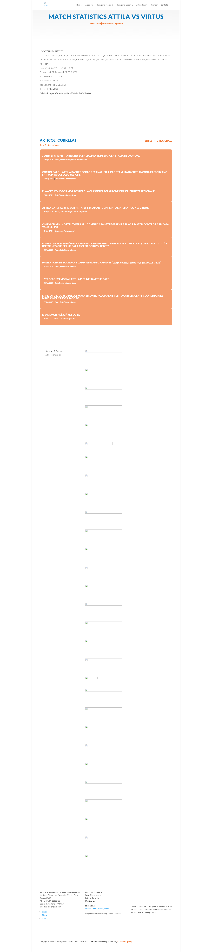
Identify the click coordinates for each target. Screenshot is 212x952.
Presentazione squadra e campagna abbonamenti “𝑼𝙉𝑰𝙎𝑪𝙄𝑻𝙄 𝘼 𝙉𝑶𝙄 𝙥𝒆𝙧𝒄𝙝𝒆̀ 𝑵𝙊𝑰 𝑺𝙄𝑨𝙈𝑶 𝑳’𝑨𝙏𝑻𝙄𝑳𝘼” (101, 262)
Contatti (164, 5)
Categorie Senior (104, 5)
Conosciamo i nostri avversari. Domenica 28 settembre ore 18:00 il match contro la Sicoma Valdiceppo (105, 225)
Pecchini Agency (124, 942)
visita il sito (139, 918)
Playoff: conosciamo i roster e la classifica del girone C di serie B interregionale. (98, 191)
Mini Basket (90, 901)
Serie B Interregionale (112, 23)
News (57, 160)
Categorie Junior (124, 5)
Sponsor (154, 5)
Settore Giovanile (92, 898)
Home (78, 5)
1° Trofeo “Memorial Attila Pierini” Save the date (75, 279)
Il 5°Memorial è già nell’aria (61, 314)
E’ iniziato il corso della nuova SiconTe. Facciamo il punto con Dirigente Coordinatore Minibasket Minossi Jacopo (102, 297)
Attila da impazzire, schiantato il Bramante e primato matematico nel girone (95, 207)
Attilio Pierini (141, 5)
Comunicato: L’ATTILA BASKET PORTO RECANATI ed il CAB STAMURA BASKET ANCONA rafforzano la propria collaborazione (104, 173)
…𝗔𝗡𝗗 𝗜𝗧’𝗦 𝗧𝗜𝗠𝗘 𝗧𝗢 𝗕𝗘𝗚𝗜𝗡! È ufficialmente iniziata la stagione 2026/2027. (91, 155)
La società (89, 5)
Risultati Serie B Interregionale (97, 909)
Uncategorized (82, 160)
